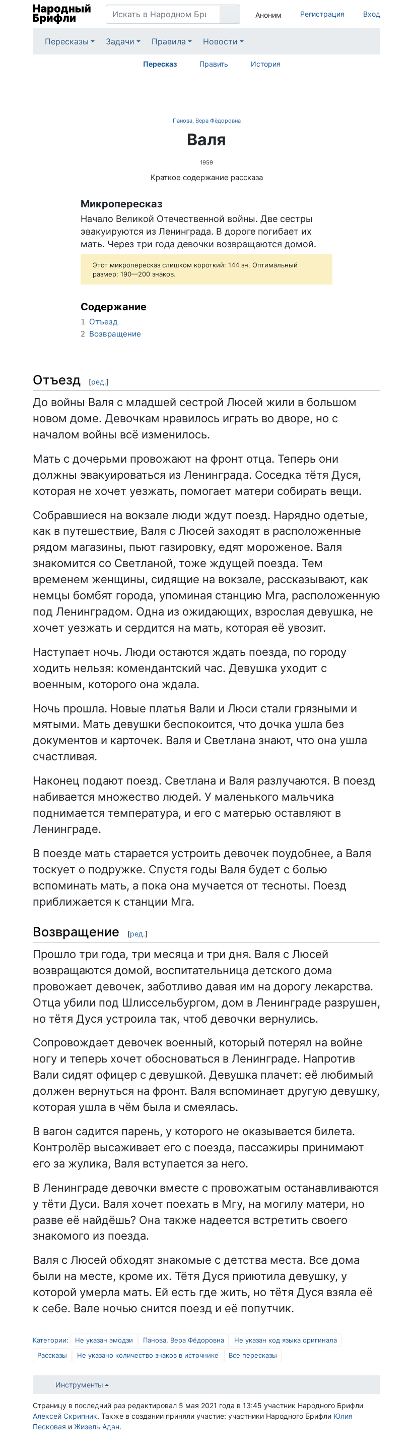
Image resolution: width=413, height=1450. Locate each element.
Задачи (120, 41)
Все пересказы (253, 1355)
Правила (169, 41)
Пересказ (160, 64)
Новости (220, 41)
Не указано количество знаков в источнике (148, 1355)
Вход (371, 14)
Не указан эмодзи (104, 1340)
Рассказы (52, 1355)
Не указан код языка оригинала (285, 1340)
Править (213, 64)
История (266, 64)
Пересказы (67, 41)
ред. (98, 381)
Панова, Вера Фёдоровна (207, 120)
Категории (49, 1340)
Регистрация (322, 14)
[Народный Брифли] (62, 14)
